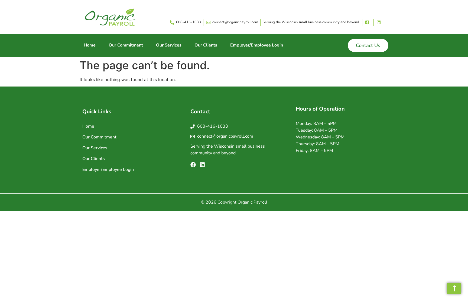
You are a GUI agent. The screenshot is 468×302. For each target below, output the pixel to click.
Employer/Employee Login (256, 45)
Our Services (168, 45)
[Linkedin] (202, 164)
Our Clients (205, 45)
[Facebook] (193, 164)
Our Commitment (126, 45)
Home (90, 45)
